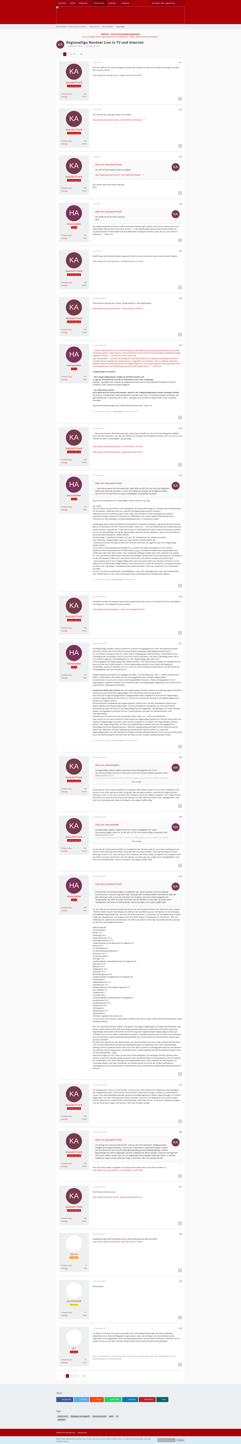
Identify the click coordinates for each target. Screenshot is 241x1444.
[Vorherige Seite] (58, 54)
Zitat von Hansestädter (107, 765)
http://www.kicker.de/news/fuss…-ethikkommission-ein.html (118, 261)
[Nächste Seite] (85, 54)
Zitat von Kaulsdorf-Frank (108, 164)
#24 (180, 204)
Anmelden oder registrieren (163, 3)
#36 (180, 1132)
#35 (180, 1085)
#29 (180, 475)
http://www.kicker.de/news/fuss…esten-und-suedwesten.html (119, 609)
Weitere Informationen (166, 1440)
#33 (180, 817)
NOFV (111, 1416)
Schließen (180, 1440)
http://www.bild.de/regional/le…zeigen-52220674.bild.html (117, 75)
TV (117, 1416)
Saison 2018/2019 (99, 1416)
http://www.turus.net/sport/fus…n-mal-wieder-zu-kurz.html (118, 1170)
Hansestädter (118, 411)
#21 (180, 62)
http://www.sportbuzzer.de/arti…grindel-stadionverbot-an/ (117, 1197)
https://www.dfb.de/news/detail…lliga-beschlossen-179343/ (118, 1241)
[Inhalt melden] (180, 99)
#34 (180, 876)
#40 (180, 1328)
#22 (180, 109)
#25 (180, 251)
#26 (180, 298)
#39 (180, 1281)
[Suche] (181, 3)
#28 (180, 428)
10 (81, 54)
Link (111, 234)
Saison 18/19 (63, 1416)
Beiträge (64, 97)
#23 (180, 156)
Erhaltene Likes (66, 94)
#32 (180, 757)
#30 (180, 596)
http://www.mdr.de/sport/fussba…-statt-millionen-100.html (117, 308)
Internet (61, 1420)
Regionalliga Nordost (80, 1416)
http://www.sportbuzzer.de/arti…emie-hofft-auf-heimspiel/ (117, 120)
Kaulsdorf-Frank (75, 46)
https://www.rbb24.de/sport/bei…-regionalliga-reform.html (117, 452)
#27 (180, 345)
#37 (180, 1187)
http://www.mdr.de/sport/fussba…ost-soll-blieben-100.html (118, 446)
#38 (180, 1234)
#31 (180, 643)
